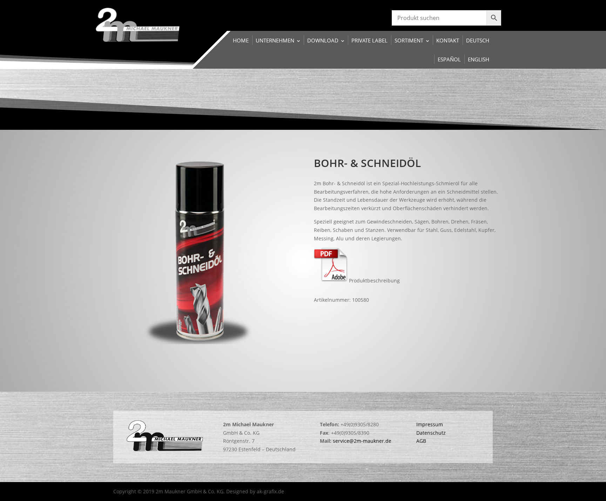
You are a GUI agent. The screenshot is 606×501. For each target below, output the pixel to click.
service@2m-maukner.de (362, 440)
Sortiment (409, 40)
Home (241, 40)
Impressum (429, 424)
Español (449, 59)
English (478, 59)
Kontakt (447, 40)
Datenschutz (431, 432)
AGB (421, 440)
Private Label (369, 40)
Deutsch (477, 40)
